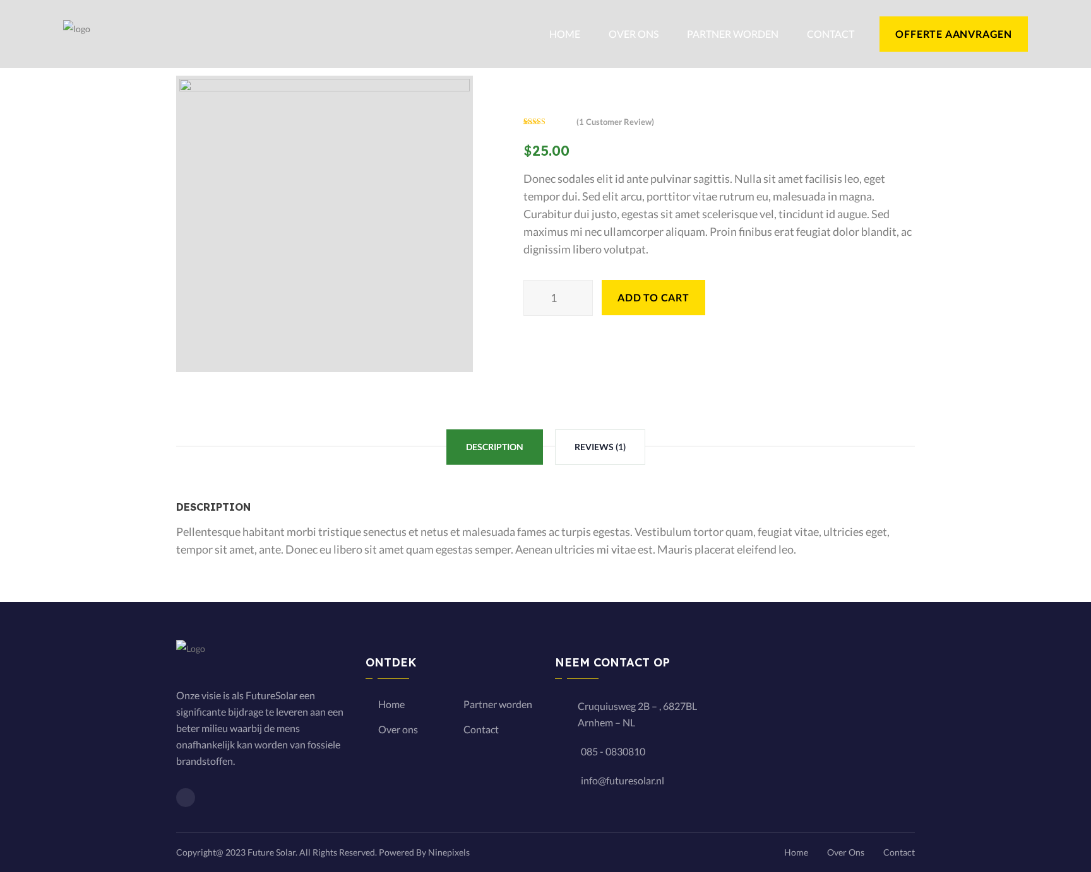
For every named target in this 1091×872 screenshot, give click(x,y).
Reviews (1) (600, 446)
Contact (830, 34)
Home (564, 34)
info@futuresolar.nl (622, 780)
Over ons (634, 34)
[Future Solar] (76, 33)
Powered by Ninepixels (424, 852)
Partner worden (732, 34)
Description (494, 446)
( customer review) (615, 122)
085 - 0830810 (613, 751)
